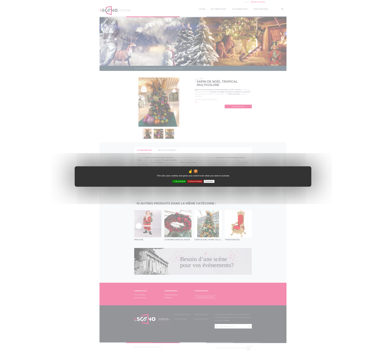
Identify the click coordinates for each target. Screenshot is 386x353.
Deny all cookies (195, 181)
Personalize (209, 181)
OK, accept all (180, 181)
